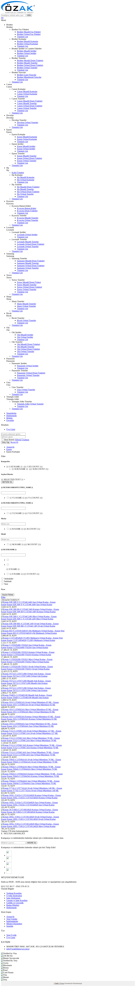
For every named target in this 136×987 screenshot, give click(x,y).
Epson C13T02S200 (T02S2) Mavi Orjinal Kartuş (28, 662)
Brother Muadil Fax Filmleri (29, 32)
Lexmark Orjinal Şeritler (27, 234)
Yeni (6, 584)
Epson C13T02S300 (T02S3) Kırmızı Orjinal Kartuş (29, 654)
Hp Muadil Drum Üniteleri (28, 187)
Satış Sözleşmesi (13, 898)
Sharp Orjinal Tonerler (26, 306)
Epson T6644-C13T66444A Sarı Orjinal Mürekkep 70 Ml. (31, 783)
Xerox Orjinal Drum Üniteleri (29, 287)
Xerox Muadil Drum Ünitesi (29, 282)
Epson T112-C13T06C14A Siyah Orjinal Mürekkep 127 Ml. (32, 733)
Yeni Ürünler (11, 919)
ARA (29, 15)
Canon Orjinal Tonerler (27, 108)
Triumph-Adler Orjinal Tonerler (30, 404)
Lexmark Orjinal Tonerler (28, 246)
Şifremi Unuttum (22, 440)
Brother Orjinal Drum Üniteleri (30, 65)
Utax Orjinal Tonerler (26, 389)
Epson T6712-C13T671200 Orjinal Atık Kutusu (27, 690)
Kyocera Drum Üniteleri (27, 211)
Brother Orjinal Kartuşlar (27, 44)
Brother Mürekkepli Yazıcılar (29, 77)
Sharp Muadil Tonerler (26, 304)
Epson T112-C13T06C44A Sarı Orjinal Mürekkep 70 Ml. (31, 755)
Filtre (3, 597)
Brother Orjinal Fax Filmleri (29, 34)
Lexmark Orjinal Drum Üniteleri (30, 244)
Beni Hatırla (9, 440)
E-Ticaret (61, 983)
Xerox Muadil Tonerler (26, 285)
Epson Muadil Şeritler (26, 146)
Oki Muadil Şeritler (25, 335)
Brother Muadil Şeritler (26, 51)
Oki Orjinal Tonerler (25, 351)
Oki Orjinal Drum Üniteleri (28, 349)
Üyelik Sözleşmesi (14, 896)
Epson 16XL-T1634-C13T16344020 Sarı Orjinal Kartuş (30, 805)
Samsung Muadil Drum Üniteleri (30, 261)
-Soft (56, 983)
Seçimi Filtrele (7, 595)
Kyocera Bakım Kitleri (26, 208)
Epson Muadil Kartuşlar (27, 137)
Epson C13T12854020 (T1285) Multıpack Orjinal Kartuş (31, 640)
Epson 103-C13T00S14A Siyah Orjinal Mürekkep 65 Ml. (31, 705)
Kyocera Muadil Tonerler (27, 218)
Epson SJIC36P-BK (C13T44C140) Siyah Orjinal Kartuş (31, 626)
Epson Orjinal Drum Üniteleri (29, 158)
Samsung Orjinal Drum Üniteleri (30, 265)
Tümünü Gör (22, 37)
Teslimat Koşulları (14, 893)
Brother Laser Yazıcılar (26, 75)
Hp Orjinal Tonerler (25, 194)
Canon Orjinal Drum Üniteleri (29, 106)
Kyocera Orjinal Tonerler (27, 220)
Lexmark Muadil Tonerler (28, 242)
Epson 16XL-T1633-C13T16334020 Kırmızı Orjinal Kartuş (32, 798)
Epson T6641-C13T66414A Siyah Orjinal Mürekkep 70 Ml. (32, 762)
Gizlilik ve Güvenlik (15, 903)
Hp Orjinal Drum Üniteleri (28, 192)
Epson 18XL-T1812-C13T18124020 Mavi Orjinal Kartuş (31, 826)
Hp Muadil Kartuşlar (25, 177)
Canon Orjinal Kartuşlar (27, 94)
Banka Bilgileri (12, 905)
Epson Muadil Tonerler (26, 156)
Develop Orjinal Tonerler (27, 122)
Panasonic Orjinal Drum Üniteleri (31, 373)
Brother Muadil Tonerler (27, 63)
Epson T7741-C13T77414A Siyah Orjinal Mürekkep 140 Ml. (33, 790)
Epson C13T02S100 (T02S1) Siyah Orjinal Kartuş (28, 669)
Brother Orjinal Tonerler (27, 68)
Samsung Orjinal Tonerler (28, 268)
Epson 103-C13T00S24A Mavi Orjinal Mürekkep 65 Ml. (31, 712)
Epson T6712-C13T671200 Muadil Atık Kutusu (27, 683)
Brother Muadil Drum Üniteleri (30, 60)
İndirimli (7, 581)
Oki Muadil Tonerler (25, 347)
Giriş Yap (5, 442)
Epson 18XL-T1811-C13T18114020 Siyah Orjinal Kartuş (31, 819)
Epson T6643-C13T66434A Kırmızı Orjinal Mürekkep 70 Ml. (33, 776)
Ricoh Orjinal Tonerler (26, 320)
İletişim (9, 418)
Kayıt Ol (14, 442)
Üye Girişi (10, 429)
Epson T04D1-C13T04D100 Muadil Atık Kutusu (28, 697)
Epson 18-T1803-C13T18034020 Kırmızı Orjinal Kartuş (31, 812)
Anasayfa (10, 447)
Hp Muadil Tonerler (25, 189)
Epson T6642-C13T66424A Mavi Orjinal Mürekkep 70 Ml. (32, 769)
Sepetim (9, 926)
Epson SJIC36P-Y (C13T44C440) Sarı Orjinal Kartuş (29, 604)
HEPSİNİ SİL (7, 482)
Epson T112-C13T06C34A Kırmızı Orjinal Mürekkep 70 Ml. (32, 748)
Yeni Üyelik (11, 935)
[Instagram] (9, 867)
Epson (9, 449)
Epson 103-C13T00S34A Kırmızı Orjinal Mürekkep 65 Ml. (32, 719)
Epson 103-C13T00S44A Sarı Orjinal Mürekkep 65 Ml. (30, 726)
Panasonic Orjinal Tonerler (28, 375)
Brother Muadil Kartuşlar (27, 41)
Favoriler (10, 420)
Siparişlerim (11, 413)
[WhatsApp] (9, 873)
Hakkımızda (11, 415)
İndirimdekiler (12, 921)
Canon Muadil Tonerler (27, 103)
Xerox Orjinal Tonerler (26, 289)
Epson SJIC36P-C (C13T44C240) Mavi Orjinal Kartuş (30, 619)
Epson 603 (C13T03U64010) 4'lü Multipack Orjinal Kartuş (32, 633)
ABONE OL (31, 843)
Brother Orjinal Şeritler (26, 53)
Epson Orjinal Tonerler (26, 161)
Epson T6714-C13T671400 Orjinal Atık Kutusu (27, 676)
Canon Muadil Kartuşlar (27, 91)
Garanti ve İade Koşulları (16, 900)
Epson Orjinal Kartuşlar (27, 139)
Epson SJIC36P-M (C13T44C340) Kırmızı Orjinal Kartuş (31, 612)
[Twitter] (9, 861)
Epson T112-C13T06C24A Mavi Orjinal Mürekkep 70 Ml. (31, 740)
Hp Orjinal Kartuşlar (25, 180)
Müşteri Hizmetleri (14, 924)
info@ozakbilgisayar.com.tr (17, 949)
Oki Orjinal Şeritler (25, 337)
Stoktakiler (8, 579)
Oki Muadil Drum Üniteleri (28, 344)
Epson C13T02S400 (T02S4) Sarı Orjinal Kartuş (27, 647)
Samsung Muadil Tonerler (28, 263)
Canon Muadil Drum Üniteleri (29, 101)
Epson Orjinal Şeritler (26, 149)
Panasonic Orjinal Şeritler (27, 366)
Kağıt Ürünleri (18, 172)
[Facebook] (9, 855)
